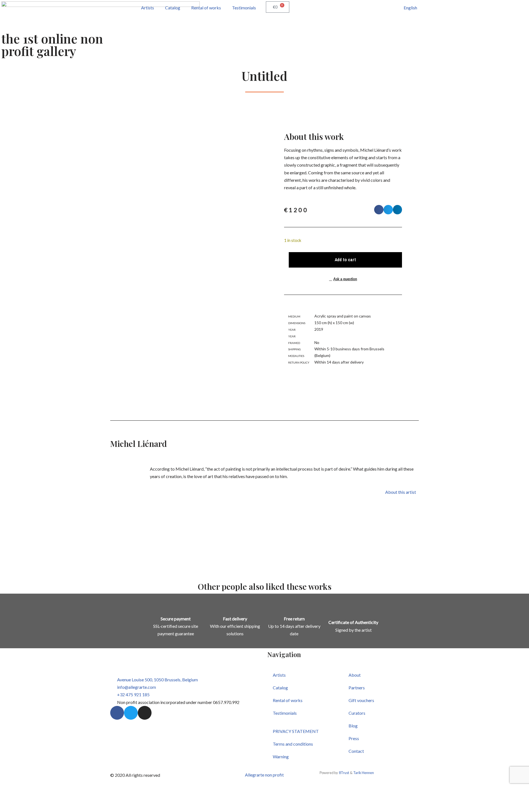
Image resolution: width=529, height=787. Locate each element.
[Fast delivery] (235, 608)
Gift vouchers (361, 700)
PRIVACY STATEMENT (296, 731)
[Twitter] (131, 713)
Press (354, 738)
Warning (281, 756)
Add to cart (345, 260)
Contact (356, 751)
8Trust (344, 772)
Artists (147, 7)
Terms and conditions (293, 743)
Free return (294, 618)
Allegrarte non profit (264, 774)
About (355, 674)
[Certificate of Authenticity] (353, 612)
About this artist (400, 492)
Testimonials (244, 7)
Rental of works (206, 7)
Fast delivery (235, 618)
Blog (353, 725)
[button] (379, 209)
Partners (357, 687)
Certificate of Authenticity (353, 622)
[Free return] (294, 608)
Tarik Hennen (363, 772)
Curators (357, 713)
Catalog (172, 7)
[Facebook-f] (117, 713)
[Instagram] (145, 713)
